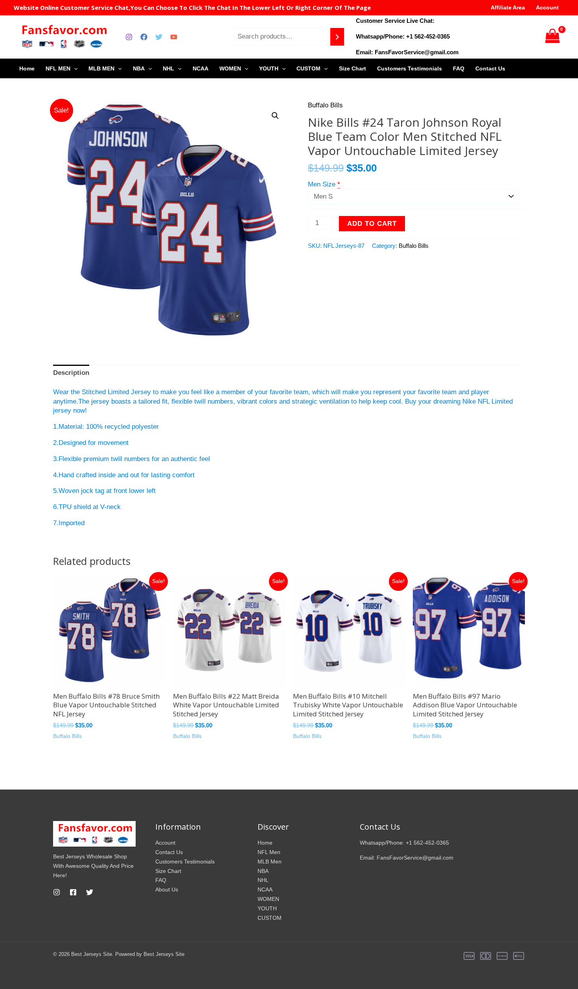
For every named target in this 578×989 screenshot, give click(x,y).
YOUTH (268, 68)
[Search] (337, 37)
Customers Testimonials (409, 68)
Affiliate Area (508, 7)
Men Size (321, 184)
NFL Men (269, 852)
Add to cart (372, 223)
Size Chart (352, 68)
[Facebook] (143, 37)
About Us (166, 889)
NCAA (200, 68)
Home (27, 68)
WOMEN (230, 68)
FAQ (458, 68)
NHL (168, 68)
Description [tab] (71, 372)
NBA (139, 68)
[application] (73, 68)
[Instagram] (129, 37)
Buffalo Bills (325, 105)
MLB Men (270, 861)
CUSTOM (308, 68)
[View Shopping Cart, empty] (552, 37)
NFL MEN (58, 68)
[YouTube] (173, 37)
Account (547, 7)
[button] (275, 116)
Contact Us (490, 68)
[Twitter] (158, 37)
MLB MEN (101, 68)
